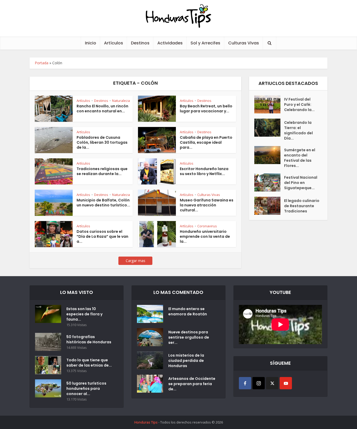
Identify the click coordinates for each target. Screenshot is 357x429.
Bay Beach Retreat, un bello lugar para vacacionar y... (206, 108)
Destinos (140, 43)
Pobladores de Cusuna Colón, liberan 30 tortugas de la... (102, 142)
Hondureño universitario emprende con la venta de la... (205, 236)
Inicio (90, 43)
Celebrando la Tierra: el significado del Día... (298, 130)
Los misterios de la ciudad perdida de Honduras (186, 360)
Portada (41, 62)
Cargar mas (135, 260)
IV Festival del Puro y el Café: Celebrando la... (299, 104)
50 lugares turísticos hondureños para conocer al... (86, 388)
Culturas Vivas (243, 43)
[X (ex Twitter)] (272, 383)
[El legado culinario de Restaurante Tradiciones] (269, 206)
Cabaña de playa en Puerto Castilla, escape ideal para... (206, 142)
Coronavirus (207, 226)
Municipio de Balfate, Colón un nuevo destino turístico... (103, 203)
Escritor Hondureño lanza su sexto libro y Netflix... (204, 171)
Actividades (170, 43)
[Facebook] (245, 383)
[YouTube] (286, 383)
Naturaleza (121, 100)
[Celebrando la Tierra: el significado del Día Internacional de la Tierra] (269, 128)
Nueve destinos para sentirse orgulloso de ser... (188, 337)
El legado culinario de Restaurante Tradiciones (301, 206)
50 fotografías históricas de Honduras (89, 339)
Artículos (113, 43)
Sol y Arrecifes (205, 43)
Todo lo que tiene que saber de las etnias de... (89, 362)
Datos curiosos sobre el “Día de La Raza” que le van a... (102, 236)
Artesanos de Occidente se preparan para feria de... (191, 384)
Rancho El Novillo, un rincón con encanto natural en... (102, 108)
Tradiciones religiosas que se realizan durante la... (102, 171)
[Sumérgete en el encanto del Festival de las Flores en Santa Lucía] (269, 155)
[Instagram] (258, 383)
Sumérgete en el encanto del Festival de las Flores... (299, 157)
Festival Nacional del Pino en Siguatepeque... (300, 182)
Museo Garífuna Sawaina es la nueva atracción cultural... (206, 205)
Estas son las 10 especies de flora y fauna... (84, 314)
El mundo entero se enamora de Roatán (187, 311)
